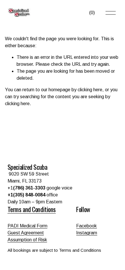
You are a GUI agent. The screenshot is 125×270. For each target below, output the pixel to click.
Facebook (86, 225)
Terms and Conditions (32, 209)
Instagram (86, 232)
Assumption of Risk (27, 239)
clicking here (90, 89)
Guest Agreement (26, 232)
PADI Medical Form (27, 225)
